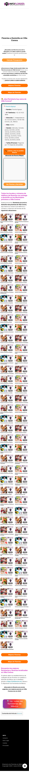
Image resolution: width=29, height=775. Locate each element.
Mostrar (19, 713)
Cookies (5, 743)
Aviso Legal (6, 740)
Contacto (5, 738)
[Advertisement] (14, 23)
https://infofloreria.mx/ (14, 681)
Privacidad (6, 745)
